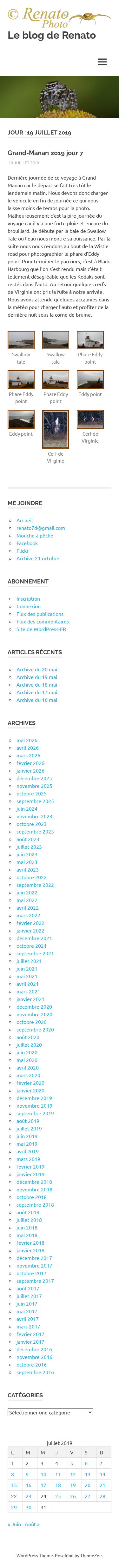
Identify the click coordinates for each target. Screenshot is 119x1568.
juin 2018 (27, 1227)
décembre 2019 (34, 1098)
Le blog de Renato (52, 35)
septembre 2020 (35, 1029)
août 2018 (28, 1212)
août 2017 (28, 1288)
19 (73, 1485)
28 (102, 1496)
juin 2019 (27, 1136)
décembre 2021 (34, 938)
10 (43, 1474)
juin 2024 (27, 808)
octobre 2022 (32, 877)
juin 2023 (27, 854)
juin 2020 (27, 1052)
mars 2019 (28, 1159)
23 (28, 1496)
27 (87, 1496)
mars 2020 (28, 1075)
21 (102, 1485)
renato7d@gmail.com (41, 527)
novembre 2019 (34, 1105)
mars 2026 (28, 755)
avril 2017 (28, 1318)
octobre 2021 (32, 945)
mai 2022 (27, 900)
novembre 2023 (34, 816)
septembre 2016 (35, 1372)
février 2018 (30, 1242)
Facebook (27, 543)
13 (87, 1474)
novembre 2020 (34, 1014)
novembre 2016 (34, 1357)
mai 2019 (27, 1143)
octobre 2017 (32, 1273)
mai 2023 (27, 862)
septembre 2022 (35, 884)
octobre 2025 (32, 793)
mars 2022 (28, 915)
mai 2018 (27, 1235)
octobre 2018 (32, 1197)
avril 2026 (28, 747)
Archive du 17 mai (37, 692)
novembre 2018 (34, 1189)
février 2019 (30, 1166)
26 (73, 1496)
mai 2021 (27, 976)
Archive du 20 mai (37, 669)
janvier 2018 (30, 1250)
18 (58, 1485)
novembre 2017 (34, 1265)
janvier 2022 (30, 930)
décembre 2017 (34, 1258)
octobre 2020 (32, 1021)
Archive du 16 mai (37, 699)
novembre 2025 (34, 785)
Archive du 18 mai (37, 684)
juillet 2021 (29, 961)
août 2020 (28, 1037)
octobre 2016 (32, 1364)
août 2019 (28, 1120)
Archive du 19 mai (37, 677)
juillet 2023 (29, 846)
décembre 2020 (34, 1006)
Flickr (23, 550)
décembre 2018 (34, 1181)
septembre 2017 (35, 1280)
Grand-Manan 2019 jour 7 (45, 153)
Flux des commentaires (43, 621)
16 (28, 1485)
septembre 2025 (35, 801)
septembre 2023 (35, 831)
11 (58, 1474)
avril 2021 (28, 983)
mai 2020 (27, 1060)
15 (14, 1485)
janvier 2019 (30, 1174)
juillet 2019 (29, 1128)
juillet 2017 (29, 1296)
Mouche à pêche (35, 535)
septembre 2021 (35, 953)
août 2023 (28, 839)
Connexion (29, 606)
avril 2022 (28, 907)
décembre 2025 (34, 778)
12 (73, 1474)
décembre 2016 (34, 1349)
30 (28, 1507)
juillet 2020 (29, 1044)
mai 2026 (27, 740)
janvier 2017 (30, 1341)
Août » (32, 1524)
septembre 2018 (35, 1204)
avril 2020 (28, 1067)
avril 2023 (28, 869)
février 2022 (30, 922)
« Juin (14, 1524)
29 (14, 1507)
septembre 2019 (35, 1113)
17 (43, 1485)
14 (102, 1474)
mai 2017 (27, 1311)
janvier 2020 (30, 1090)
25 (58, 1496)
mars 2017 (28, 1326)
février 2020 (30, 1082)
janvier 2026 (30, 770)
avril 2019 (28, 1151)
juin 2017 (27, 1303)
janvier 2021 (30, 999)
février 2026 (30, 763)
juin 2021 (27, 968)
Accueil (25, 520)
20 (87, 1485)
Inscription (28, 598)
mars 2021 (28, 991)
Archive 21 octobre (38, 558)
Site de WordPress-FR (41, 629)
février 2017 (30, 1334)
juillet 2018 (29, 1219)
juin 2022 (27, 892)
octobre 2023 (32, 823)
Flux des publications (40, 613)
